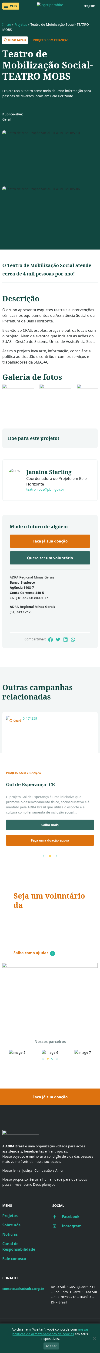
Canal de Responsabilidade (18, 1246)
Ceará (17, 721)
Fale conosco (14, 1258)
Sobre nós (11, 1225)
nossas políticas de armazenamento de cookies (50, 1331)
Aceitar (51, 1346)
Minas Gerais (17, 40)
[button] (10, 6)
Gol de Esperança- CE (30, 784)
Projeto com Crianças (50, 40)
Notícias (10, 1234)
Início (6, 24)
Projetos (20, 24)
